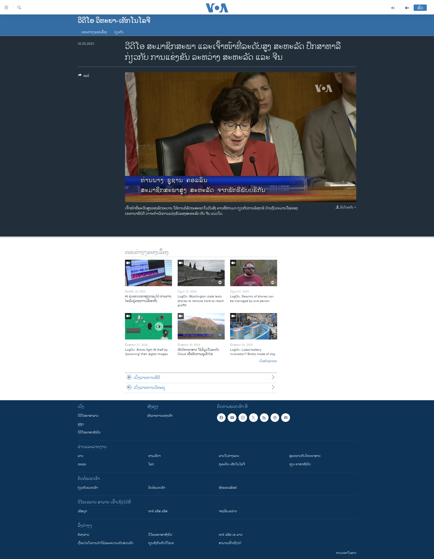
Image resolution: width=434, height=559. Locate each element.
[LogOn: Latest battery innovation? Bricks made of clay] (253, 326)
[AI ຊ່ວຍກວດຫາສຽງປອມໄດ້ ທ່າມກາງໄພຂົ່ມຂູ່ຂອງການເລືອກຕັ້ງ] (148, 273)
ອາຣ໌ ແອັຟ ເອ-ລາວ (231, 534)
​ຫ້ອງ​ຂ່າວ (83, 534)
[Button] (83, 76)
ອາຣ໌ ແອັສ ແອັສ (157, 511)
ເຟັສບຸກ (82, 511)
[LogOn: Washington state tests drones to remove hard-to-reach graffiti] (201, 273)
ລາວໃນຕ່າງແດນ (229, 456)
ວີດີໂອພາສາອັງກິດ (89, 432)
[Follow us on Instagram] (242, 417)
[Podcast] (275, 417)
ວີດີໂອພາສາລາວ (88, 415)
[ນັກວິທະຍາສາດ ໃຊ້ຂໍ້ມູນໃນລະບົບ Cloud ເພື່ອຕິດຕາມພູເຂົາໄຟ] (201, 326)
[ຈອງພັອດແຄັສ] (285, 417)
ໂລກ (151, 464)
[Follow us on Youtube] (232, 417)
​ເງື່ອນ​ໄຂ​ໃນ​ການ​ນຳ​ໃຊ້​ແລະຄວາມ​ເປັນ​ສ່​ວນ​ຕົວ (105, 543)
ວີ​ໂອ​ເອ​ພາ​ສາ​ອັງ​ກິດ (160, 534)
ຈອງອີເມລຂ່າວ (228, 511)
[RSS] (264, 417)
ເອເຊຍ (82, 464)
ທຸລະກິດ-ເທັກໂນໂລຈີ (232, 464)
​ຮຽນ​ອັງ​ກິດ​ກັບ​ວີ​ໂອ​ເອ (161, 543)
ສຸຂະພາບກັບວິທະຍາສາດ (305, 456)
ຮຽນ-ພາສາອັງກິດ (300, 464)
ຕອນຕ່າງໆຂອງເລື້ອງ (94, 32)
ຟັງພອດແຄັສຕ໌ (228, 487)
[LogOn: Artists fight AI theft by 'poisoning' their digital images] (148, 326)
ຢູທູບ (81, 424)
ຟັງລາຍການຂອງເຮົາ (160, 415)
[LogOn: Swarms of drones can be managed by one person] (253, 273)
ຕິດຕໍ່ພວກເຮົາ (156, 487)
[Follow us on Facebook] (221, 417)
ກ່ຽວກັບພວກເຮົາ (88, 487)
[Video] (407, 8)
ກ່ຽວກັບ (119, 32)
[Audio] (393, 8)
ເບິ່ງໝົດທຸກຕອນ (268, 361)
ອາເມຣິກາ (154, 456)
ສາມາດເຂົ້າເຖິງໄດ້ (230, 543)
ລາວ (80, 456)
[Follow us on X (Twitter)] (253, 417)
